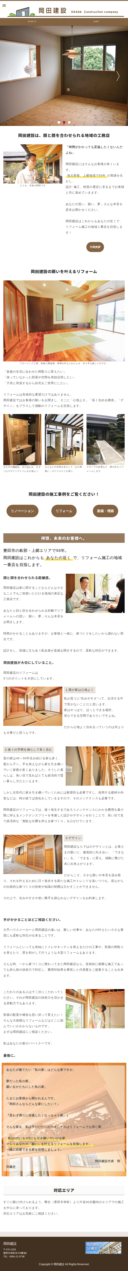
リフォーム (64, 511)
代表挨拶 (95, 247)
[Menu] (4, 6)
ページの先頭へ (121, 1264)
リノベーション (22, 511)
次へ (118, 76)
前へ (10, 76)
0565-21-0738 (17, 1256)
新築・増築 (105, 511)
